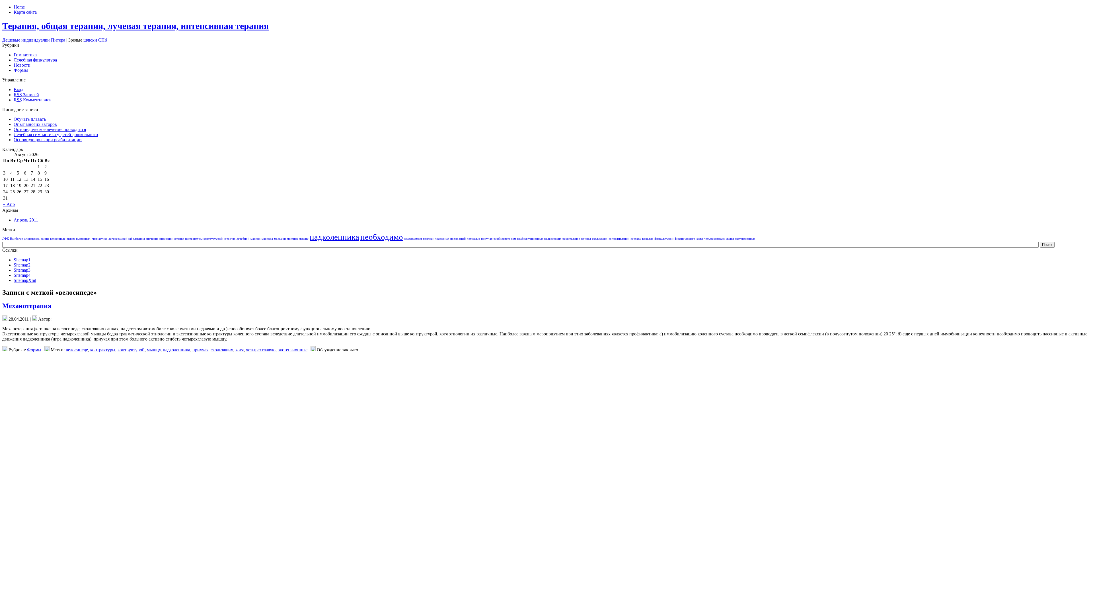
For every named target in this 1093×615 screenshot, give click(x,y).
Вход (18, 89)
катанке (179, 238)
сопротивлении (619, 238)
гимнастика (99, 238)
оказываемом (413, 238)
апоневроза (32, 238)
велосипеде (57, 238)
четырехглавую (714, 238)
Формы (21, 70)
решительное (571, 238)
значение (152, 238)
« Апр (9, 204)
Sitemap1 (22, 259)
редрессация (552, 238)
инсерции (165, 238)
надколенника (334, 236)
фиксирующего (685, 238)
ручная (586, 238)
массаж (255, 238)
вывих (71, 238)
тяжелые (647, 238)
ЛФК (5, 238)
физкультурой (663, 238)
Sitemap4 (22, 275)
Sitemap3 (22, 270)
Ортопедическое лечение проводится (50, 129)
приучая (486, 238)
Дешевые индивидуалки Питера (33, 40)
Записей (26, 94)
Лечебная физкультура (35, 60)
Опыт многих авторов (35, 124)
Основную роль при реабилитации (48, 139)
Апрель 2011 (26, 220)
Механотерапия (27, 305)
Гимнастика (25, 54)
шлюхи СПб (95, 40)
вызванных (83, 238)
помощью (473, 238)
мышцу (304, 238)
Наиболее (16, 238)
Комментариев (33, 99)
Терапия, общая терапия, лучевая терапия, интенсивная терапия (135, 26)
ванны (45, 238)
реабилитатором (505, 238)
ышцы (730, 238)
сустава (635, 238)
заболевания (136, 238)
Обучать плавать (30, 119)
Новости (22, 65)
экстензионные (745, 238)
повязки (428, 238)
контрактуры (193, 238)
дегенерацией (117, 238)
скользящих (599, 238)
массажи (280, 238)
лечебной (243, 238)
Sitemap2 (22, 265)
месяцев (292, 238)
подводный (458, 238)
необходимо (381, 236)
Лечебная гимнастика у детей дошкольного (56, 134)
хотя (700, 238)
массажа (267, 238)
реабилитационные (530, 238)
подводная (442, 238)
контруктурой (213, 238)
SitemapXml (25, 280)
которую (229, 238)
